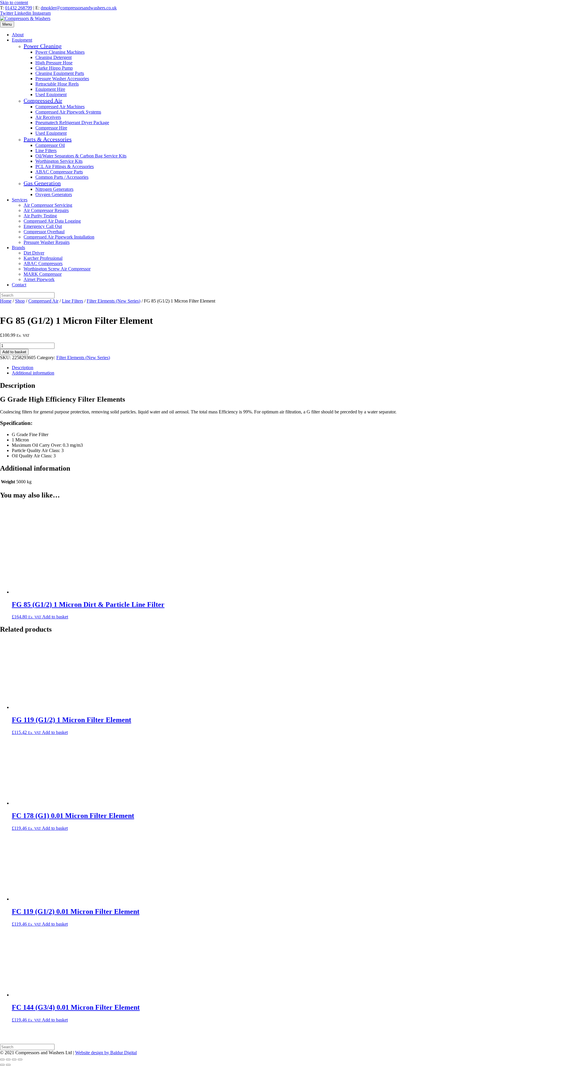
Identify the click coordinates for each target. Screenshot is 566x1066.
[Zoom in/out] (2, 1059)
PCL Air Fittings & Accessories (64, 166)
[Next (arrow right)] (8, 1065)
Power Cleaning (43, 46)
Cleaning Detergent (53, 57)
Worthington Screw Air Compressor (57, 268)
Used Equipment (51, 94)
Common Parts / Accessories (61, 177)
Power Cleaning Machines (60, 52)
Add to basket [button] (55, 616)
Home (5, 300)
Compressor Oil (50, 145)
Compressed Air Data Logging (52, 221)
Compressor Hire (51, 127)
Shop (20, 300)
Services (19, 199)
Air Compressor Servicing (48, 205)
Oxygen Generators (53, 194)
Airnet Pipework (39, 279)
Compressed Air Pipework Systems (68, 111)
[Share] (14, 1059)
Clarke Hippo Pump (54, 67)
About (18, 34)
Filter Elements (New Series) (113, 300)
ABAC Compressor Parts (59, 171)
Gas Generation (42, 183)
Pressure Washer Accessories (62, 78)
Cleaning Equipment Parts (59, 73)
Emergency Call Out (43, 226)
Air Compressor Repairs (46, 210)
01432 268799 (18, 7)
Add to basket (14, 352)
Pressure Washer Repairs (47, 242)
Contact (19, 284)
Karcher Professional (43, 258)
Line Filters (46, 150)
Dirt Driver (34, 252)
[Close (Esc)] (20, 1059)
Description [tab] (22, 367)
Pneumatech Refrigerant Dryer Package (72, 122)
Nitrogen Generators (54, 189)
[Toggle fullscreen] (8, 1059)
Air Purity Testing (40, 215)
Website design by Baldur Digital (106, 1052)
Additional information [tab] (33, 372)
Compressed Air (43, 100)
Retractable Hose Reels (57, 83)
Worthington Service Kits (59, 161)
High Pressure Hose (54, 62)
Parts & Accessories (48, 139)
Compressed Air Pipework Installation (59, 236)
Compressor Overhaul (44, 231)
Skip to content (14, 2)
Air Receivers (48, 117)
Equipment (22, 39)
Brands (18, 247)
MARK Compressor (43, 274)
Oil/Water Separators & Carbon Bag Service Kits (80, 155)
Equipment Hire (50, 89)
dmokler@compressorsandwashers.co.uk (79, 7)
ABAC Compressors (43, 263)
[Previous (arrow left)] (2, 1065)
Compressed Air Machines (60, 106)
